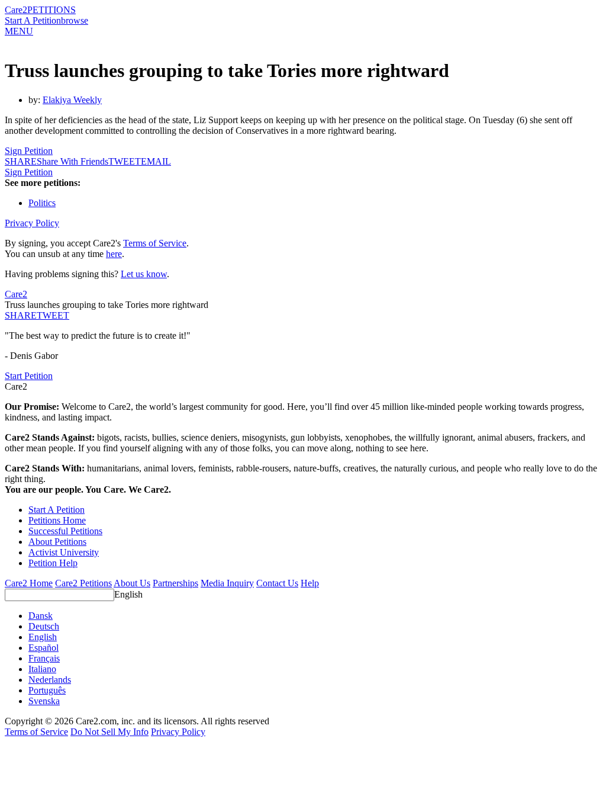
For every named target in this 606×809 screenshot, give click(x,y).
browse (74, 20)
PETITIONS (51, 10)
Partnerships (175, 583)
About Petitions (57, 542)
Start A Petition (33, 20)
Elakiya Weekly (72, 100)
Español (43, 648)
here (114, 254)
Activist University (63, 552)
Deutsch (43, 626)
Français (44, 658)
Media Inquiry (227, 583)
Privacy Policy (32, 223)
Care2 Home (29, 583)
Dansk (40, 616)
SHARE (21, 315)
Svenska (44, 701)
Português (47, 690)
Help (310, 583)
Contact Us (277, 583)
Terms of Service (154, 243)
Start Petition (29, 376)
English (128, 594)
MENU (19, 31)
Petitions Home (57, 520)
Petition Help (53, 563)
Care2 (16, 10)
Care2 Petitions (83, 583)
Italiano (42, 669)
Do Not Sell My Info (109, 732)
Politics (42, 203)
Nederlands (49, 680)
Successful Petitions (65, 531)
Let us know (144, 274)
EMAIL (156, 161)
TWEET (124, 161)
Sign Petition (29, 151)
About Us (132, 583)
